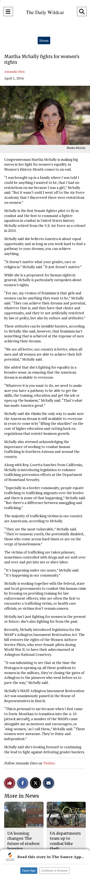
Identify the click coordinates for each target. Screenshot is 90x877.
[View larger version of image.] (45, 115)
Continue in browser (54, 870)
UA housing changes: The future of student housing (23, 841)
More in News (21, 796)
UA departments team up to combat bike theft (65, 841)
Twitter (48, 763)
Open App (28, 870)
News (44, 40)
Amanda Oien (14, 71)
